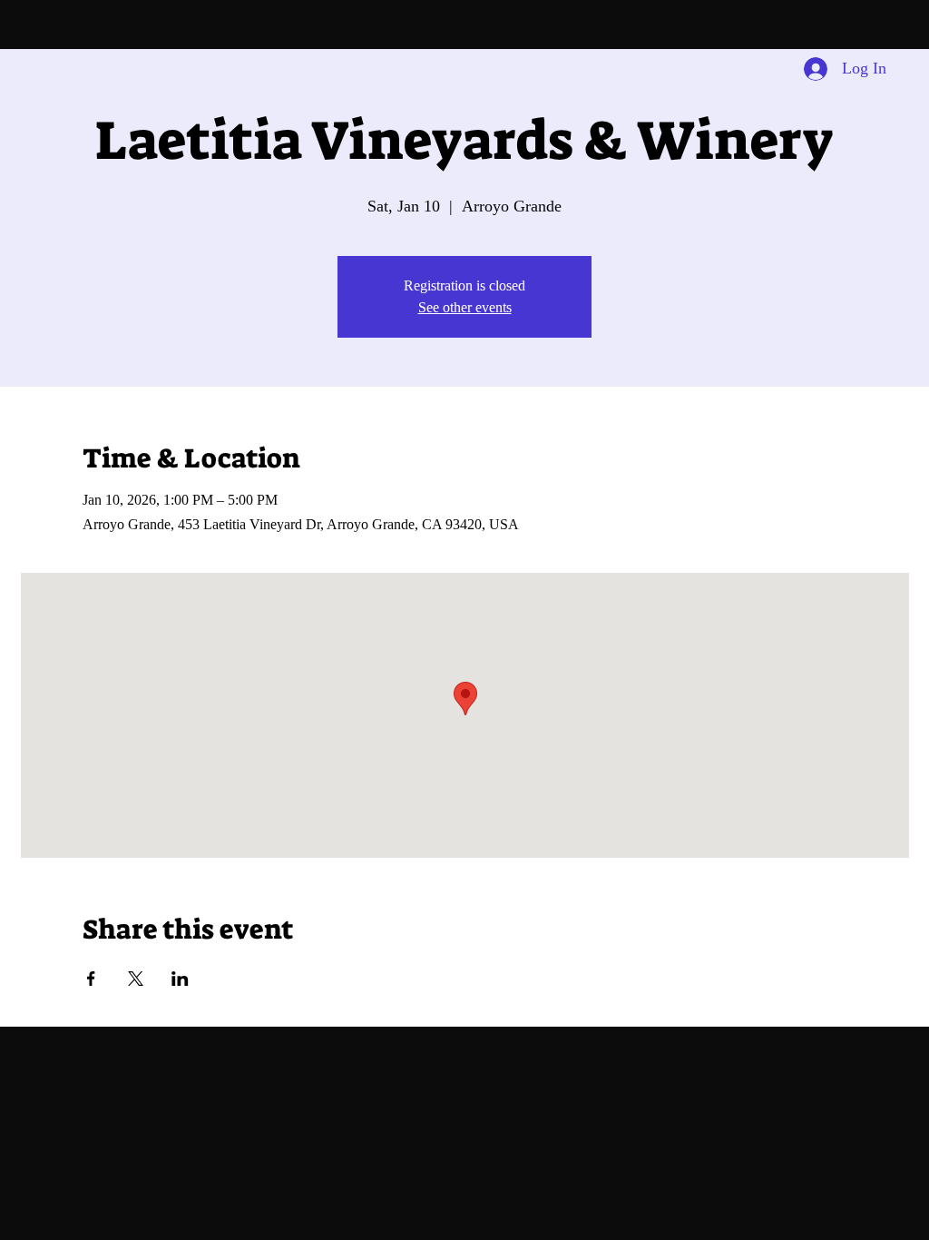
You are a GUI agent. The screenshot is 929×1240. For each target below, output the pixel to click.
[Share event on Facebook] (91, 978)
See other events (465, 307)
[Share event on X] (135, 978)
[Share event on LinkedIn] (180, 978)
